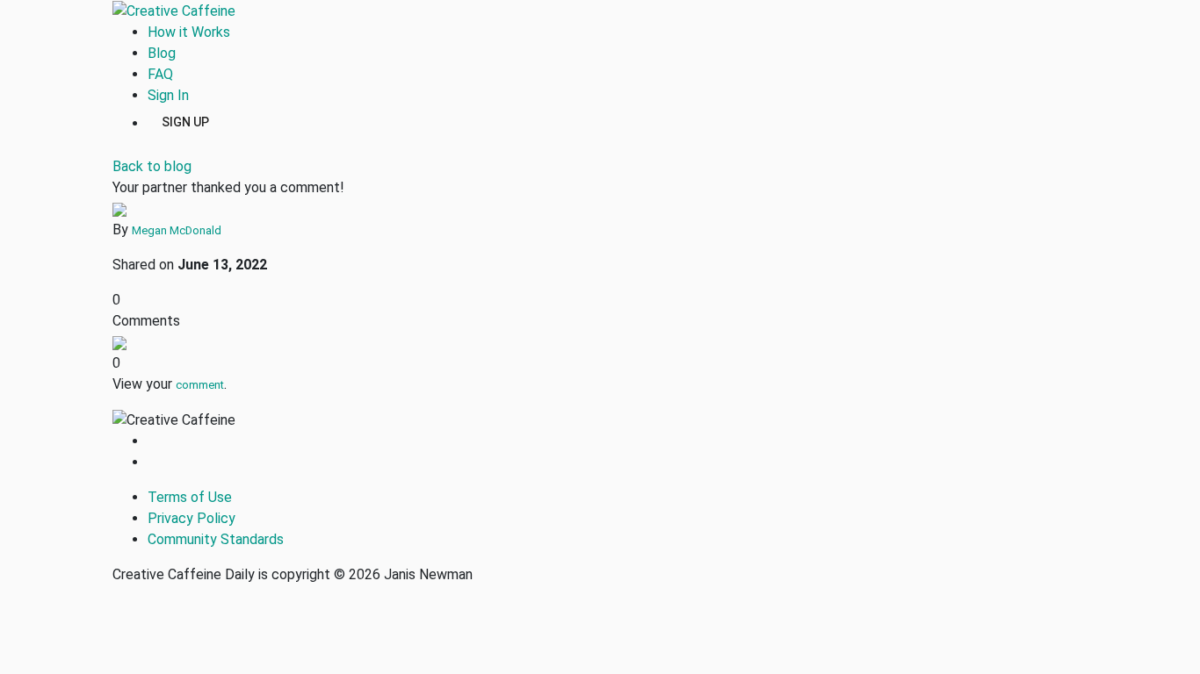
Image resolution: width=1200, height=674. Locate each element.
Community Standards (216, 539)
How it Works (189, 32)
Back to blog (152, 166)
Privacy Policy (191, 518)
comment (200, 384)
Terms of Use (190, 497)
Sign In (168, 95)
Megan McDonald (176, 230)
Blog (162, 53)
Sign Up (185, 121)
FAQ (160, 74)
